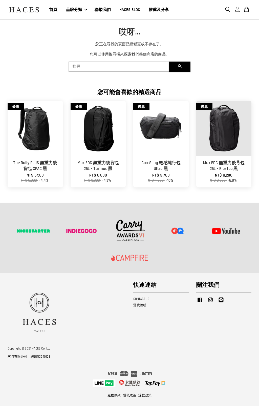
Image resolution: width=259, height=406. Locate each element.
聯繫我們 (103, 9)
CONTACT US (141, 299)
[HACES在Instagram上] (210, 302)
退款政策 (145, 395)
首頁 (53, 9)
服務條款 (114, 395)
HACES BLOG (129, 9)
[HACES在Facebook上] (199, 302)
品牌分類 (74, 9)
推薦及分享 (159, 9)
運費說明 (139, 305)
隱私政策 (129, 395)
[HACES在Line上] (221, 302)
